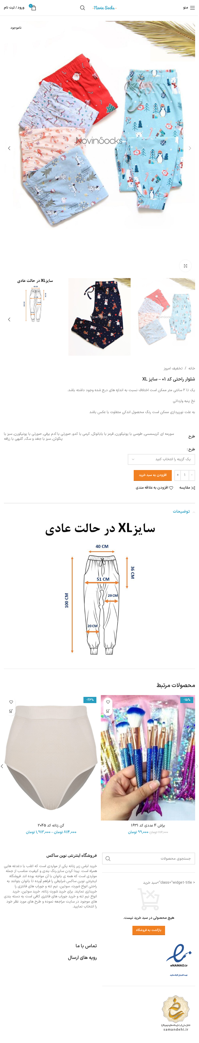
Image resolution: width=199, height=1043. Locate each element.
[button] (190, 148)
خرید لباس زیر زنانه (83, 866)
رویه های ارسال (82, 957)
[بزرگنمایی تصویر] (185, 266)
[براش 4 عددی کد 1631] (148, 758)
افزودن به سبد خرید (153, 475)
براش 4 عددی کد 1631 (148, 825)
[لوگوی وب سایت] (104, 7)
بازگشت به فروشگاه (148, 930)
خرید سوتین (31, 891)
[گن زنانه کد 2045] (51, 758)
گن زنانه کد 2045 (51, 825)
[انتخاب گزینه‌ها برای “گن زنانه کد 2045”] (11, 711)
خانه (191, 368)
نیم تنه (84, 896)
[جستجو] (82, 8)
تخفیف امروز (173, 368)
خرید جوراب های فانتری (58, 896)
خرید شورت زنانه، (53, 891)
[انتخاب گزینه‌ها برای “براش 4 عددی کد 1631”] (107, 711)
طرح (191, 449)
